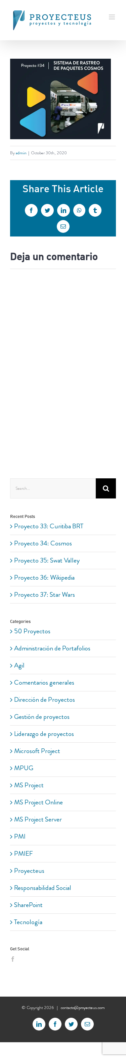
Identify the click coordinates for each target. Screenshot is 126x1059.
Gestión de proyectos (42, 717)
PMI (20, 836)
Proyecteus (29, 871)
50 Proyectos (32, 631)
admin (21, 153)
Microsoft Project (37, 751)
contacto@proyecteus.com (83, 1007)
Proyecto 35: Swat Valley (47, 560)
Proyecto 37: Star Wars (44, 594)
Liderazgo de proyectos (44, 734)
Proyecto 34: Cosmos (43, 543)
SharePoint (28, 905)
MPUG (23, 768)
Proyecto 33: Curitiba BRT (48, 526)
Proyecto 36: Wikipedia (44, 577)
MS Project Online (38, 802)
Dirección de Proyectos (44, 699)
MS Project (29, 785)
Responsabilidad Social (42, 888)
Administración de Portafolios (52, 648)
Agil (19, 665)
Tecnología (28, 922)
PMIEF (23, 853)
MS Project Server (38, 819)
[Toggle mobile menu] (112, 16)
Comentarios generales (44, 682)
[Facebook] (12, 959)
